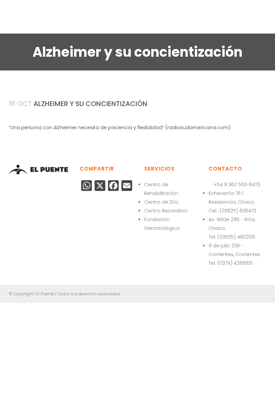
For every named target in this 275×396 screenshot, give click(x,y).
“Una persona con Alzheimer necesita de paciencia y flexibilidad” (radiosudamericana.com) (119, 127)
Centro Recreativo (165, 210)
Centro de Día (161, 202)
